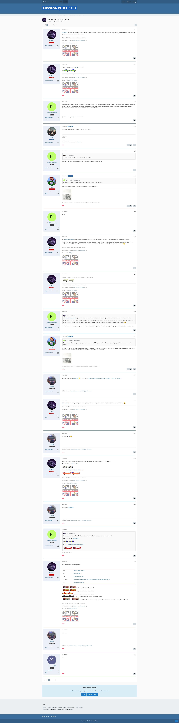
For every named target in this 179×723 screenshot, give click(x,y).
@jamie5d (64, 32)
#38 (135, 561)
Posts (46, 47)
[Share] (136, 25)
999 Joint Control (73, 43)
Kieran (89, 391)
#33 (135, 400)
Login (124, 1)
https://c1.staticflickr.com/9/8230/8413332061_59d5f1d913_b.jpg (104, 378)
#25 (135, 151)
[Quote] (134, 58)
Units (74, 40)
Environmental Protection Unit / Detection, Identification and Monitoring (91, 579)
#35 (135, 458)
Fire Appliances (71, 707)
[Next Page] (56, 25)
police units (46, 709)
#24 (135, 126)
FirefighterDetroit (74, 117)
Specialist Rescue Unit (79, 582)
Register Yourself (92, 694)
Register (129, 1)
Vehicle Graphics (69, 709)
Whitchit (71, 507)
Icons (77, 40)
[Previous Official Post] (128, 145)
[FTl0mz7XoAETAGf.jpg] (67, 194)
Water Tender (77, 573)
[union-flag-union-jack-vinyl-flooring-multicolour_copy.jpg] (70, 50)
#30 (135, 311)
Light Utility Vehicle (78, 576)
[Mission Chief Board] (89, 8)
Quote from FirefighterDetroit (72, 180)
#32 (135, 375)
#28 (135, 236)
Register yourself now (88, 691)
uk (77, 707)
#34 (135, 433)
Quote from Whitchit (70, 315)
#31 (135, 336)
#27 (135, 212)
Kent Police (79, 142)
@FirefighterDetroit (69, 239)
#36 (135, 504)
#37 (135, 529)
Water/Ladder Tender (79, 570)
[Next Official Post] (130, 145)
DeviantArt (82, 40)
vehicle (60, 707)
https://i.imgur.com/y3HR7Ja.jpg (78, 391)
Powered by (89, 721)
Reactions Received (48, 45)
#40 (135, 655)
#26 (135, 176)
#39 (135, 630)
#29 (135, 274)
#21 (135, 29)
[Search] (134, 1)
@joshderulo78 (79, 470)
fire (65, 707)
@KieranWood (65, 403)
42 (53, 25)
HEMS (76, 67)
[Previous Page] (43, 25)
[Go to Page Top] (176, 721)
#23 (135, 101)
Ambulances (53, 709)
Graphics (54, 707)
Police (45, 707)
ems (49, 707)
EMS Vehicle (60, 709)
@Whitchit (75, 378)
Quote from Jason (69, 155)
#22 (135, 64)
